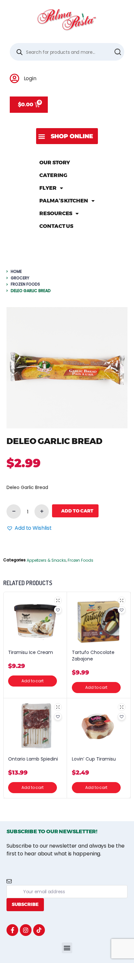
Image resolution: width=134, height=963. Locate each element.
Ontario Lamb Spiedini (33, 759)
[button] (67, 136)
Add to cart (77, 511)
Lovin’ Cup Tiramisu (94, 759)
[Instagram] (26, 930)
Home (16, 271)
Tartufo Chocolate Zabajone (93, 655)
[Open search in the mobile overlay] (67, 52)
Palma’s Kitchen (63, 201)
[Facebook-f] (12, 930)
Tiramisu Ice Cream (30, 652)
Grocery (20, 278)
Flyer (48, 188)
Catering (53, 175)
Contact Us (56, 226)
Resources (55, 213)
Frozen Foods (25, 284)
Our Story (54, 162)
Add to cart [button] (32, 681)
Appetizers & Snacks (46, 560)
